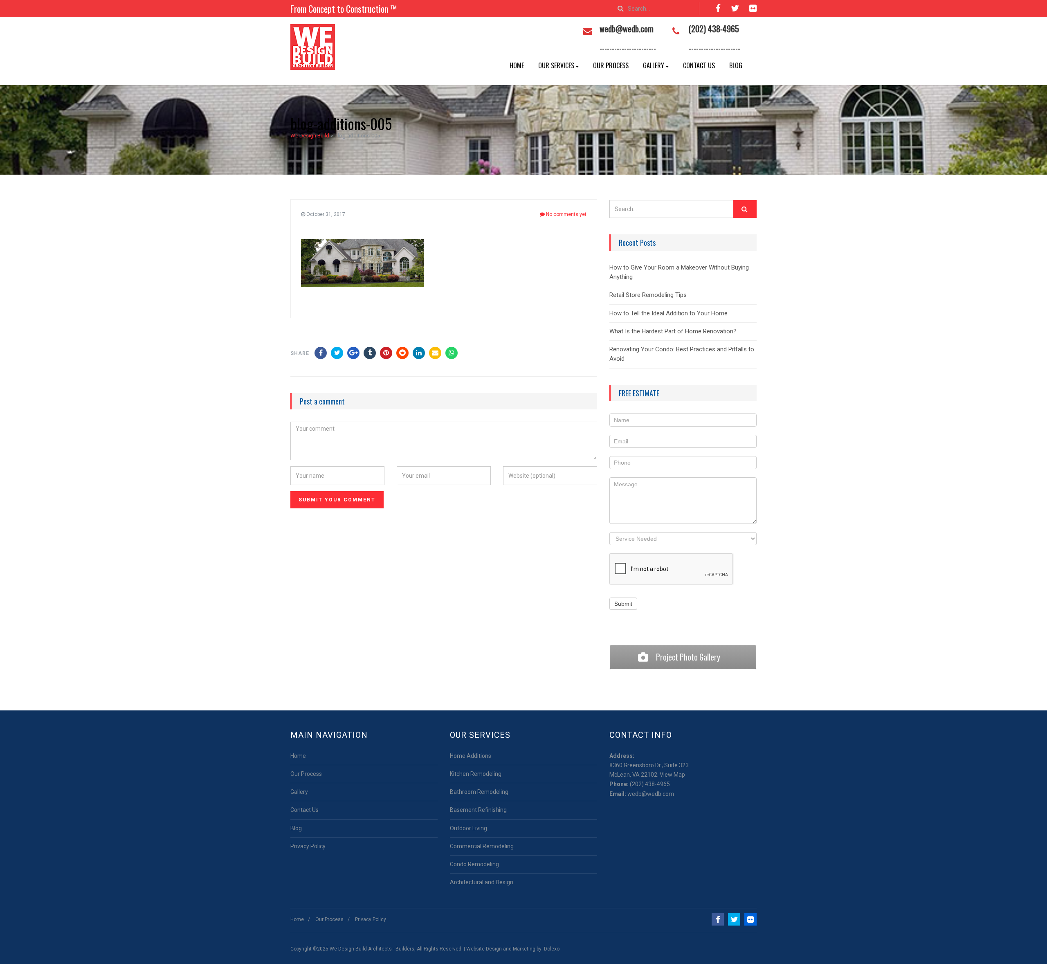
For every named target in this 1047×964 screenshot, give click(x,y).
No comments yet (565, 214)
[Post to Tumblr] (370, 353)
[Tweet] (337, 353)
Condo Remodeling (474, 864)
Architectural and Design (481, 882)
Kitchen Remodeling (475, 774)
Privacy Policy (308, 846)
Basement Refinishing (478, 810)
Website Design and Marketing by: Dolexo (512, 949)
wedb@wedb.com (650, 794)
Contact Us (699, 65)
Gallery (653, 65)
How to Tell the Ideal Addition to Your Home (668, 313)
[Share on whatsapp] (451, 353)
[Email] (435, 353)
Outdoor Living (468, 828)
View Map (672, 774)
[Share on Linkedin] (402, 353)
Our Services (556, 65)
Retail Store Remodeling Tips (648, 295)
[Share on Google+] (353, 353)
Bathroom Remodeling (479, 792)
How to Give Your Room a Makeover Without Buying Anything (679, 272)
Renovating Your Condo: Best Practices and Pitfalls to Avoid (681, 354)
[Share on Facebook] (321, 353)
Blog (735, 65)
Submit (623, 603)
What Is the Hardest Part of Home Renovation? (673, 331)
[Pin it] (386, 353)
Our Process (611, 65)
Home (517, 65)
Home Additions (470, 756)
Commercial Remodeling (482, 846)
